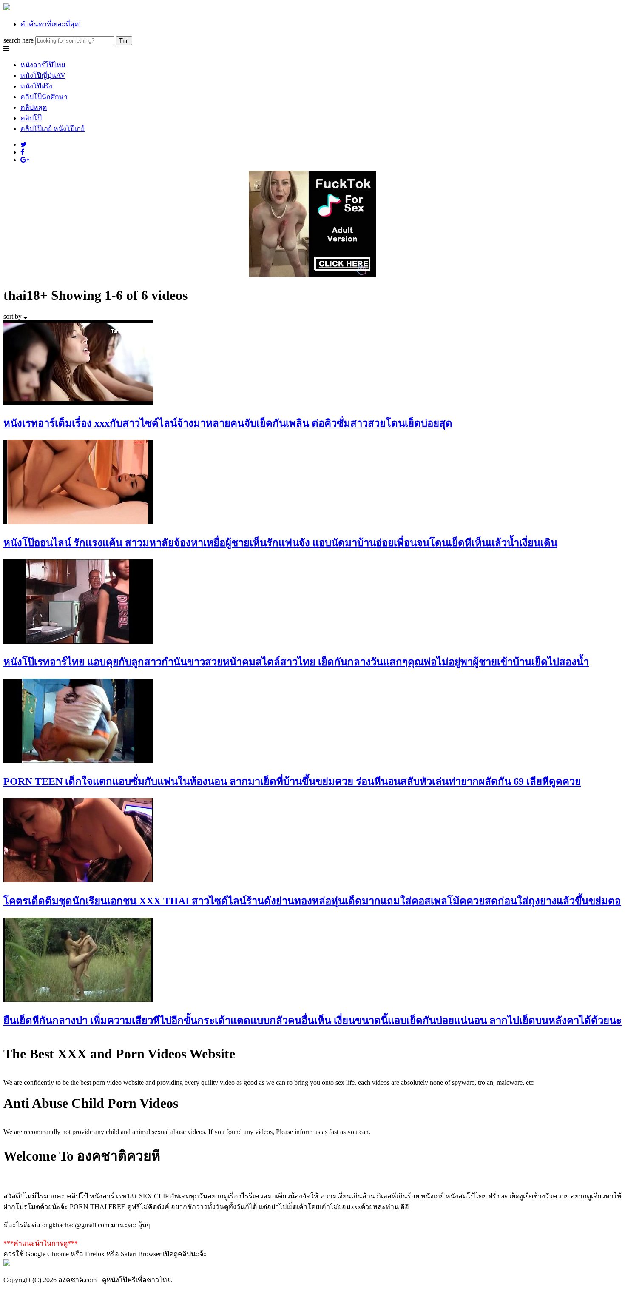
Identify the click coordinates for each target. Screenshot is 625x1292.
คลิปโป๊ (31, 118)
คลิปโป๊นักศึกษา (44, 96)
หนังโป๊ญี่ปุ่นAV (42, 75)
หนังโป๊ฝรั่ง (36, 86)
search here (18, 40)
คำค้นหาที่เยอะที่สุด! (50, 24)
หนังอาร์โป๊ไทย (42, 64)
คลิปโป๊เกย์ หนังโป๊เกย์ (52, 128)
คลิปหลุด (33, 107)
